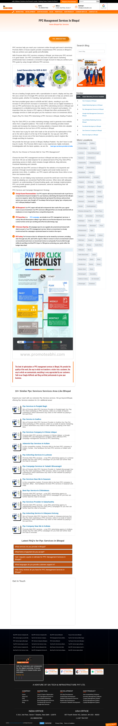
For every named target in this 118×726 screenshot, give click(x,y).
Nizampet (92, 235)
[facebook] (16, 678)
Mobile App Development (67, 700)
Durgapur (81, 182)
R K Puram (99, 216)
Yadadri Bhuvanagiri (93, 153)
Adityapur (81, 249)
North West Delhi (83, 254)
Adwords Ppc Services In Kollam (36, 443)
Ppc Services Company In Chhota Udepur (40, 432)
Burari (89, 249)
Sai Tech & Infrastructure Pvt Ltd (16, 723)
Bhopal (56, 24)
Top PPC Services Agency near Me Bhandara (21, 644)
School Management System (91, 700)
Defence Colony (83, 278)
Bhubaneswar (82, 230)
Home (51, 24)
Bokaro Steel (82, 269)
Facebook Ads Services (44, 702)
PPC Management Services (45, 696)
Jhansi (99, 191)
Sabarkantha (82, 162)
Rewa (90, 220)
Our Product (69, 11)
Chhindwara (91, 158)
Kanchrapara (82, 225)
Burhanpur (93, 225)
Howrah (100, 196)
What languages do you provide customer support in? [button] (35, 565)
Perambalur (81, 235)
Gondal (80, 206)
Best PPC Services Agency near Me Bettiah (76, 647)
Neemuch (81, 201)
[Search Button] (102, 51)
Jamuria (80, 196)
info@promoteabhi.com (85, 8)
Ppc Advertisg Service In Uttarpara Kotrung (40, 513)
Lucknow (81, 153)
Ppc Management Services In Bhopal (93, 109)
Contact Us (93, 11)
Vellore (101, 235)
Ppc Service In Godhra (32, 419)
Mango (89, 245)
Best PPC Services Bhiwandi (56, 634)
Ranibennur (81, 264)
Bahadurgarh (82, 274)
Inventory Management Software (92, 696)
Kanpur (90, 240)
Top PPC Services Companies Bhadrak (21, 647)
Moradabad (81, 172)
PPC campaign (34, 217)
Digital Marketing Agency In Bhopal (92, 105)
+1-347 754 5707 (82, 718)
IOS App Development (66, 694)
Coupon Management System (91, 698)
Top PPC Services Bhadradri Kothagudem (40, 647)
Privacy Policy (59, 723)
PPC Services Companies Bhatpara (39, 641)
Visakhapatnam (91, 206)
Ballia (91, 259)
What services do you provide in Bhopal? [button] (30, 547)
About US (25, 696)
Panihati (80, 191)
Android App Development (67, 696)
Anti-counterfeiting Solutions (91, 694)
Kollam (93, 148)
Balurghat (99, 240)
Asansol (91, 172)
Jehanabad (89, 216)
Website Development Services (69, 698)
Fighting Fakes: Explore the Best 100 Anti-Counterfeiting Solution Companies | (38, 1)
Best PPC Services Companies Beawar (21, 634)
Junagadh (91, 201)
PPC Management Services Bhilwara (58, 638)
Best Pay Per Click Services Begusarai (58, 650)
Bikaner (100, 187)
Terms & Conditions (69, 723)
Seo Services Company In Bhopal (92, 130)
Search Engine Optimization (45, 694)
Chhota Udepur (82, 148)
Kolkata (80, 167)
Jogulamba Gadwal (84, 177)
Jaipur (94, 254)
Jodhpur (80, 245)
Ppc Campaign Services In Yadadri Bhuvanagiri (42, 466)
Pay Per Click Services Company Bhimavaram (40, 638)
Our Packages (42, 11)
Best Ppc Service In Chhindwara (36, 490)
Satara (99, 182)
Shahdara (92, 283)
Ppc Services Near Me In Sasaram (37, 479)
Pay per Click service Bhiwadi (74, 634)
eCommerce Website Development (70, 702)
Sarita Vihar (98, 245)
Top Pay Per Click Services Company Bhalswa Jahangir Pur (40, 644)
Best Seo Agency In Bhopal (90, 134)
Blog (51, 11)
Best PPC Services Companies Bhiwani (40, 634)
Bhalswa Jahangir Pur (84, 211)
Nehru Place (98, 211)
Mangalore (90, 191)
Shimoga (90, 182)
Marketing (20, 11)
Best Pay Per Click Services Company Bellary (21, 650)
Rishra (99, 201)
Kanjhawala (90, 196)
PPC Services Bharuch (55, 641)
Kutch (97, 220)
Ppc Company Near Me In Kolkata (36, 526)
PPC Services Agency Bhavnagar (20, 641)
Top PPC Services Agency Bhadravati (76, 644)
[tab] (43, 547)
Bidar (98, 259)
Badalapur (81, 220)
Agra (91, 230)
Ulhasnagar (81, 283)
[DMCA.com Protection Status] (45, 723)
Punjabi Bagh (82, 143)
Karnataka (93, 274)
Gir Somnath (95, 278)
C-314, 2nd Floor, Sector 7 (63, 8)
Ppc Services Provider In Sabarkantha (38, 502)
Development (30, 11)
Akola (91, 269)
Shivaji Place (82, 259)
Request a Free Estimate (69, 1)
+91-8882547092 (43, 8)
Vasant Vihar (90, 167)
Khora (98, 264)
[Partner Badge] (104, 6)
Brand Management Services (45, 700)
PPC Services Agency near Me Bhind (21, 638)
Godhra (92, 143)
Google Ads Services (43, 704)
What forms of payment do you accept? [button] (29, 552)
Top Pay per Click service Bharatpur (76, 641)
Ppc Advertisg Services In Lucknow (37, 455)
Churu (80, 216)
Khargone (81, 187)
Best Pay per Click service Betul (57, 647)
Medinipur (81, 240)
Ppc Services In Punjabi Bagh (35, 406)
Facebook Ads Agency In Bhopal (91, 126)
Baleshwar (91, 187)
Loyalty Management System (91, 702)
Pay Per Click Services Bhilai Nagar (76, 638)
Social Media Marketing (44, 698)
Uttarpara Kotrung (95, 162)
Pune (101, 225)
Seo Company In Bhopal (89, 101)
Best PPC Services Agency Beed (75, 650)
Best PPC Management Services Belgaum (40, 650)
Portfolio (58, 11)
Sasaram (81, 158)
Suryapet (96, 177)
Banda (91, 264)
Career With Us (81, 11)
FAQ (23, 698)
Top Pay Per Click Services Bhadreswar (58, 644)
